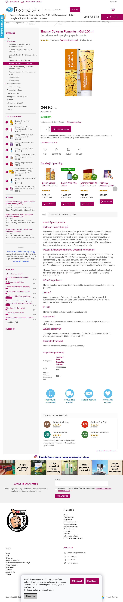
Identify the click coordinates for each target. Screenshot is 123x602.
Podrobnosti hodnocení (69, 40)
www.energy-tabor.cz (21, 261)
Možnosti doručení (74, 122)
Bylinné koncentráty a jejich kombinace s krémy (19, 45)
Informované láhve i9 (15, 103)
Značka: (86, 40)
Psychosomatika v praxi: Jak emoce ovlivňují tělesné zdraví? (19, 215)
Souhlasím (92, 581)
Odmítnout (77, 581)
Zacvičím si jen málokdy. (15, 313)
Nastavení (30, 596)
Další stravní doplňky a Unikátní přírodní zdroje (21, 68)
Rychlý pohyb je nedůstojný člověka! (19, 317)
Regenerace (11, 41)
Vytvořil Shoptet (111, 597)
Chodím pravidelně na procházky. (18, 296)
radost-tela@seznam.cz (77, 553)
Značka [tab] (73, 214)
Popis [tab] (44, 214)
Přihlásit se (62, 496)
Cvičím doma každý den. (15, 282)
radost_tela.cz (73, 563)
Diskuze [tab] (65, 214)
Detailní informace (48, 142)
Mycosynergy (14, 80)
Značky (9, 109)
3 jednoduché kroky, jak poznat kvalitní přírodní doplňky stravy (20, 203)
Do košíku (114, 17)
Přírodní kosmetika (14, 84)
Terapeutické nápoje (14, 90)
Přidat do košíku (62, 129)
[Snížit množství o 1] (49, 130)
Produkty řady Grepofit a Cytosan (21, 63)
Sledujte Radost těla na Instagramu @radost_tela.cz (64, 457)
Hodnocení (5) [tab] (54, 214)
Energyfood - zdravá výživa (17, 97)
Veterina (10, 100)
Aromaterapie (14, 77)
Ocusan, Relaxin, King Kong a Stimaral (20, 51)
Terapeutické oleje (14, 87)
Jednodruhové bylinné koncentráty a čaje (23, 56)
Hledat (75, 10)
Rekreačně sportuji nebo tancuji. (18, 291)
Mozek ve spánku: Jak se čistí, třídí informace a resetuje (19, 230)
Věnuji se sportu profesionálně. (17, 277)
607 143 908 (72, 556)
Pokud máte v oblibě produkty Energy (21, 252)
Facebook (71, 560)
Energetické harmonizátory (17, 106)
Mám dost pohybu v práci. (15, 308)
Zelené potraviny (13, 93)
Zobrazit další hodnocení (106, 451)
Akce (8, 38)
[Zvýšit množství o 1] (49, 127)
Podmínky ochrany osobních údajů (39, 590)
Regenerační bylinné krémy (19, 60)
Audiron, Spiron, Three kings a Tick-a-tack (22, 73)
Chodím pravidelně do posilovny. (18, 287)
